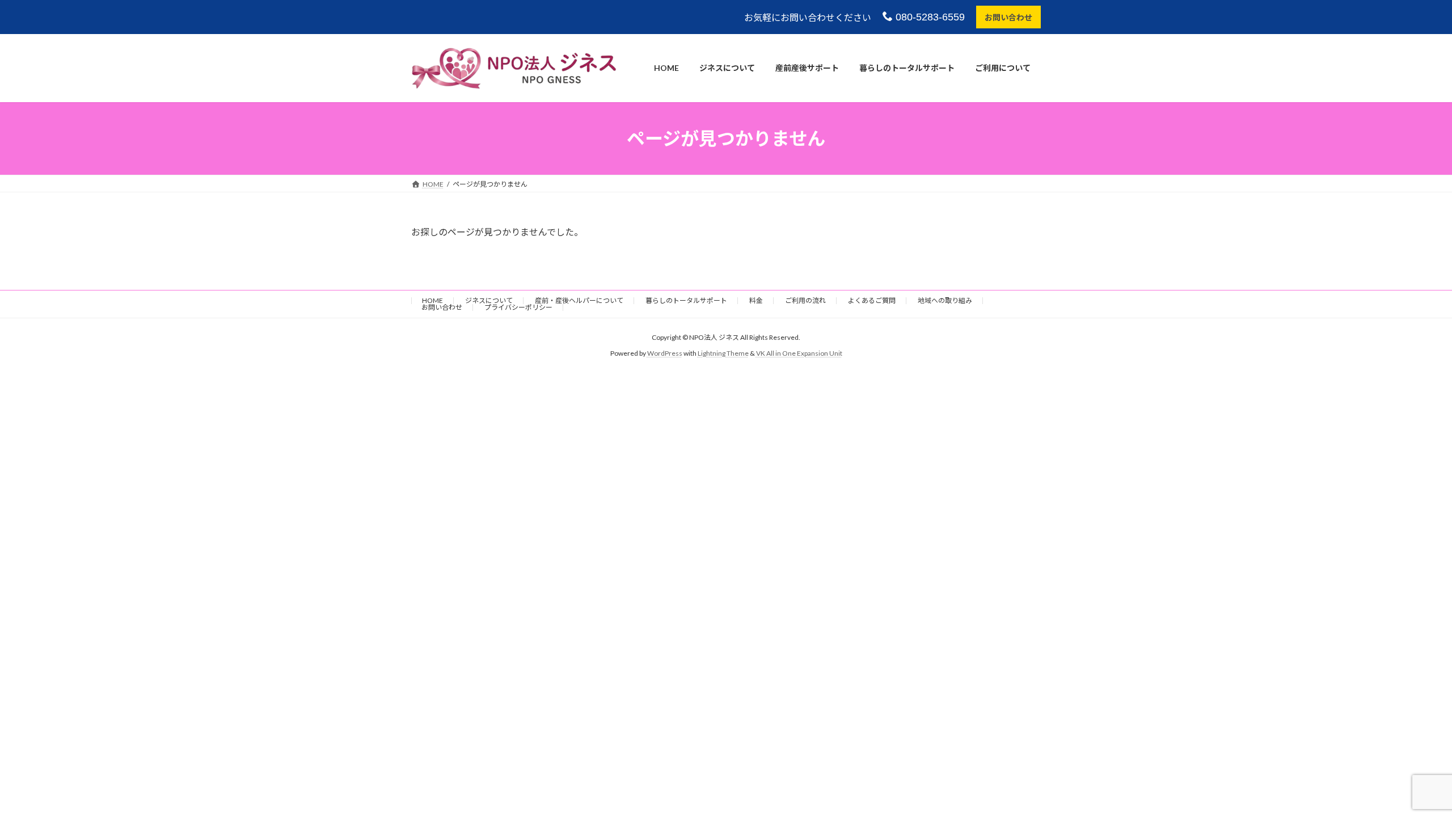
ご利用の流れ (805, 300)
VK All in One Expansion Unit (799, 353)
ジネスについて (489, 300)
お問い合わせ (1008, 17)
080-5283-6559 (929, 17)
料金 (756, 300)
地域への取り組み (945, 300)
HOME (432, 300)
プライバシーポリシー (518, 307)
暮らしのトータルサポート (686, 300)
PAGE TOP (1409, 782)
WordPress (664, 353)
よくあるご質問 (872, 300)
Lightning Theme (723, 353)
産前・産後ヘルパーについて (579, 300)
